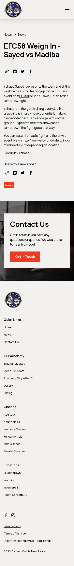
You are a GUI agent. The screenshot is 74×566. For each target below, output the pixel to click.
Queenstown (12, 473)
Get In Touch (25, 256)
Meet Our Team (14, 371)
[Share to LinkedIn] (15, 71)
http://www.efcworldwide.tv (43, 140)
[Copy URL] (7, 71)
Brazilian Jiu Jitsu (14, 363)
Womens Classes (15, 429)
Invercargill (11, 487)
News (7, 335)
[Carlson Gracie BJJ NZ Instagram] (13, 515)
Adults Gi (9, 414)
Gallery (8, 385)
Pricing (8, 393)
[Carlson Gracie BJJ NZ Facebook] (6, 515)
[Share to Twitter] (23, 71)
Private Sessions (14, 451)
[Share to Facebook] (30, 71)
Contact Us (11, 342)
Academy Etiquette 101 (19, 378)
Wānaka (9, 480)
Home (8, 327)
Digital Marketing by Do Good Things (28, 541)
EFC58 (24, 96)
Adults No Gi (12, 422)
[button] (66, 9)
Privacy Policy (12, 526)
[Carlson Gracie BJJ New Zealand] (13, 9)
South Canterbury (15, 495)
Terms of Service (15, 533)
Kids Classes (12, 444)
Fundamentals (13, 436)
